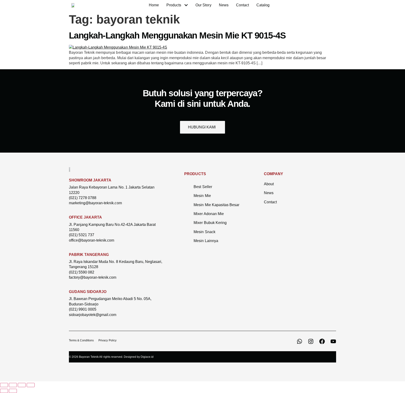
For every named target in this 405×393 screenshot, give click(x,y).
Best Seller (203, 187)
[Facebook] (322, 341)
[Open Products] (186, 5)
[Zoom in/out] (4, 385)
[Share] (22, 385)
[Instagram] (311, 341)
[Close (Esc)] (31, 385)
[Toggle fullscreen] (13, 385)
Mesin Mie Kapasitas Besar (216, 205)
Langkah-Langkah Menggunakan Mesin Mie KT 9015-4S (177, 35)
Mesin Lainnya (206, 241)
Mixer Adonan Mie (209, 214)
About (269, 184)
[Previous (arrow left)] (4, 391)
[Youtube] (333, 341)
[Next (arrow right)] (13, 391)
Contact (270, 202)
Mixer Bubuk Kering (210, 223)
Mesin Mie (202, 196)
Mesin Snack (204, 232)
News (269, 193)
